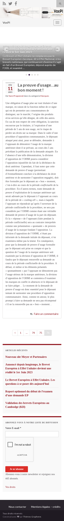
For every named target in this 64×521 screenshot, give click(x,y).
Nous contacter (17, 506)
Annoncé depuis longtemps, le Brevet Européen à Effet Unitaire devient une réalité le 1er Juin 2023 (27, 49)
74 (33, 332)
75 (40, 332)
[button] (6, 49)
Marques (44, 96)
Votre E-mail (13, 428)
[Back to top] (56, 513)
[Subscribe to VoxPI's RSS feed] (4, 2)
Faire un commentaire (46, 313)
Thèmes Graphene (32, 516)
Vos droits (10, 487)
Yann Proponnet (16, 96)
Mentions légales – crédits (45, 506)
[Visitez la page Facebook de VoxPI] (16, 2)
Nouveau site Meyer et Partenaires (26, 356)
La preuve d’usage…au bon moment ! (38, 87)
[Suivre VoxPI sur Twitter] (10, 2)
